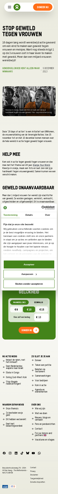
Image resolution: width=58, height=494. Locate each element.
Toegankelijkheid (36, 478)
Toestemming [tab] (10, 215)
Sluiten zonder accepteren (29, 283)
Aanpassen (27, 274)
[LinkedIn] (16, 453)
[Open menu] (10, 7)
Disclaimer (34, 475)
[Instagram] (10, 453)
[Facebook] (4, 453)
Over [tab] (47, 215)
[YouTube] (33, 453)
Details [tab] (29, 215)
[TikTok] (22, 453)
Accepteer (29, 264)
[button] (42, 7)
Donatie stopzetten (37, 482)
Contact (33, 467)
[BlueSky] (27, 453)
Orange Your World (41, 165)
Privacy (32, 471)
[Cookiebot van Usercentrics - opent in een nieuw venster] (42, 208)
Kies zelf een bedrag (22, 317)
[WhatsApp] (39, 453)
